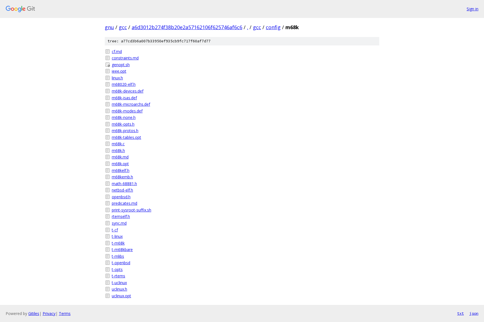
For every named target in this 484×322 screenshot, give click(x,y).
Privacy (49, 313)
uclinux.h (119, 289)
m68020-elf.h (124, 84)
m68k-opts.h (123, 124)
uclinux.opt (121, 295)
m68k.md (120, 157)
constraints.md (125, 58)
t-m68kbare (122, 249)
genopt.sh (121, 64)
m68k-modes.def (127, 111)
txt (460, 313)
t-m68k (118, 243)
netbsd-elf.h (122, 190)
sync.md (119, 223)
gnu (109, 27)
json (473, 313)
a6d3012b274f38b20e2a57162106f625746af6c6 (187, 27)
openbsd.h (121, 196)
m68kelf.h (120, 170)
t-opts (117, 269)
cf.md (117, 51)
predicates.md (124, 203)
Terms (65, 313)
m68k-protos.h (125, 130)
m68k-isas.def (124, 97)
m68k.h (118, 150)
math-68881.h (124, 183)
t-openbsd (121, 262)
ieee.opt (119, 71)
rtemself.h (121, 216)
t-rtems (118, 276)
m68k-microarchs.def (131, 104)
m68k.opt (120, 163)
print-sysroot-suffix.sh (131, 210)
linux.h (117, 78)
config (273, 27)
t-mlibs (118, 256)
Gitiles (33, 313)
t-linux (117, 236)
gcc (123, 27)
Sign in (472, 9)
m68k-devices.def (127, 91)
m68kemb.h (122, 177)
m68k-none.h (124, 117)
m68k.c (118, 143)
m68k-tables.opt (126, 137)
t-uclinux (119, 282)
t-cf (115, 230)
